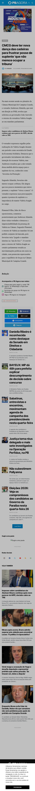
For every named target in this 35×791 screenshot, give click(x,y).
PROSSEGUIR (17, 787)
